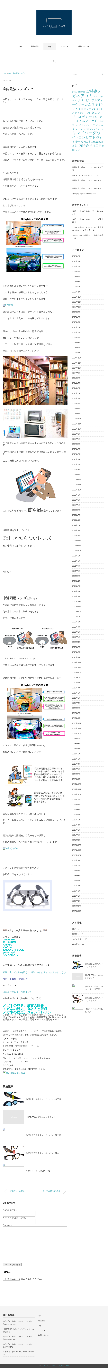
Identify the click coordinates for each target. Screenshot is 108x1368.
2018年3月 (76, 769)
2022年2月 (76, 530)
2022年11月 (77, 485)
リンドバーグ (84, 133)
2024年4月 (76, 398)
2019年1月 (76, 718)
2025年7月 (76, 322)
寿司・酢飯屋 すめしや (15, 979)
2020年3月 (76, 647)
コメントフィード (79, 939)
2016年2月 (76, 896)
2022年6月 (76, 510)
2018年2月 (76, 774)
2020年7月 (76, 627)
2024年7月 (76, 383)
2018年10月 (77, 733)
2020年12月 (77, 601)
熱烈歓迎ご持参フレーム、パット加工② (43, 1135)
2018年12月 (77, 723)
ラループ (99, 129)
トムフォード (88, 120)
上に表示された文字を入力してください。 (24, 1279)
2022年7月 (76, 505)
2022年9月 (76, 495)
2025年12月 (77, 297)
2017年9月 (76, 799)
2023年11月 (77, 424)
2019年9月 (76, 678)
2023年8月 (76, 439)
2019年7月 (76, 688)
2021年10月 (77, 551)
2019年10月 (77, 673)
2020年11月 (77, 607)
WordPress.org (78, 944)
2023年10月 (77, 429)
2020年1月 (76, 657)
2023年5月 (76, 454)
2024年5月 (76, 393)
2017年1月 (76, 840)
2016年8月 (76, 865)
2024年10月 (77, 368)
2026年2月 (76, 287)
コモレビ (82, 109)
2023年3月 (76, 464)
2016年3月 (76, 891)
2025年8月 (76, 317)
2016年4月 (76, 886)
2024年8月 (76, 378)
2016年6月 (76, 876)
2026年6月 (76, 266)
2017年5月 (76, 820)
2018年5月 (76, 759)
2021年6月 (76, 571)
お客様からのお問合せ (81, 235)
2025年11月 (77, 302)
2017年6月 (76, 815)
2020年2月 (76, 652)
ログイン (75, 929)
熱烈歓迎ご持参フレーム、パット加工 (42, 1153)
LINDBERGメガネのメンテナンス (40, 1117)
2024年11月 (77, 363)
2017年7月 (76, 810)
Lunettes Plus (45, 1366)
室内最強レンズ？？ (20, 73)
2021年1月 (76, 596)
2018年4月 (76, 764)
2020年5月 (76, 637)
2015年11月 (77, 911)
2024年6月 (76, 388)
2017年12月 (77, 784)
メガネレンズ (89, 129)
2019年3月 (76, 708)
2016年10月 (77, 855)
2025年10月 (77, 307)
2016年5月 (76, 881)
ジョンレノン (85, 113)
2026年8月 (76, 256)
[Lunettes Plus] (54, 12)
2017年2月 (76, 835)
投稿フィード (77, 934)
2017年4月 (76, 825)
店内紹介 (82, 146)
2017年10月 (77, 794)
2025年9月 (76, 312)
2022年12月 (77, 480)
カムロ (89, 104)
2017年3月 (76, 830)
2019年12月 (77, 662)
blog (49, 46)
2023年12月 (77, 419)
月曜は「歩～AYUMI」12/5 (83, 211)
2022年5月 (76, 515)
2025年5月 (76, 332)
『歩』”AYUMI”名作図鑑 (50, 1191)
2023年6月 (76, 449)
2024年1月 (76, 414)
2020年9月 (76, 617)
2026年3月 (76, 282)
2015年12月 (77, 906)
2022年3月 (76, 525)
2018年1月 (76, 779)
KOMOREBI (81, 92)
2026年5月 (76, 271)
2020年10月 (77, 612)
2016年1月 (76, 901)
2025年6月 (76, 327)
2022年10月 (77, 490)
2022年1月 (76, 535)
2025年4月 (76, 337)
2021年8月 (76, 561)
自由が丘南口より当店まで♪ (17, 992)
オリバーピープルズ (87, 100)
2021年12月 (77, 541)
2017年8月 (76, 805)
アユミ (87, 95)
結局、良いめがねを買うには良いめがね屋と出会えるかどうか (34, 972)
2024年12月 (77, 358)
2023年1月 (76, 475)
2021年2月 (76, 591)
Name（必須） (10, 1210)
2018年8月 (76, 744)
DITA (74, 92)
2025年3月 (76, 343)
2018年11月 (77, 728)
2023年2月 (76, 469)
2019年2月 (76, 713)
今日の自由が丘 (89, 141)
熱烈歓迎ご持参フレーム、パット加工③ (43, 1099)
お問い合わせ (83, 46)
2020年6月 (76, 632)
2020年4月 (76, 642)
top (20, 46)
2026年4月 (76, 277)
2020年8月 (76, 622)
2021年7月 (76, 566)
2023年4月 (76, 459)
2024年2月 (76, 409)
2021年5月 (76, 576)
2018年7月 (76, 749)
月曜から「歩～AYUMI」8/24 (38, 1171)
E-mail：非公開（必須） (15, 1217)
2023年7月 (76, 444)
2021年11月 (77, 546)
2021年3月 (76, 586)
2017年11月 (77, 789)
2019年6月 (76, 693)
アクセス (64, 46)
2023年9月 (76, 434)
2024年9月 (76, 373)
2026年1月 (76, 292)
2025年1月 (76, 353)
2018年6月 (76, 754)
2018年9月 (76, 739)
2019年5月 (76, 698)
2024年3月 (76, 403)
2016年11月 (77, 850)
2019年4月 (76, 703)
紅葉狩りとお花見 (17, 1191)
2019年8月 (76, 683)
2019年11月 (77, 667)
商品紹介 (35, 46)
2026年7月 (76, 261)
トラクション (83, 125)
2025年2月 (76, 348)
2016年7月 (76, 871)
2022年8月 (76, 500)
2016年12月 (77, 845)
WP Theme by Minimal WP (60, 1366)
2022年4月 (76, 520)
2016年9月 (76, 860)
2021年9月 (76, 556)
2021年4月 (76, 581)
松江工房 (95, 145)
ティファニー (92, 117)
